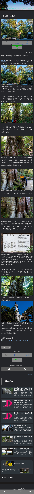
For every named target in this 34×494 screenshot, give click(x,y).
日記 (9, 347)
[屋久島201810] (17, 74)
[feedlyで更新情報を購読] (9, 369)
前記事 (3, 61)
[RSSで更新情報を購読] (25, 369)
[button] (30, 324)
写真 (4, 347)
